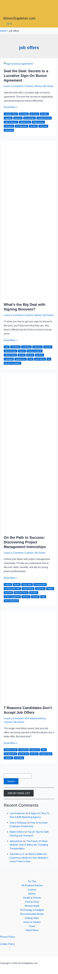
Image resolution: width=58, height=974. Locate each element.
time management (11, 601)
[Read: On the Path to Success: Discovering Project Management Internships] (29, 530)
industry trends (10, 355)
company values (11, 114)
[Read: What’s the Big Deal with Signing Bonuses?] (29, 297)
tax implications (21, 126)
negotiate (8, 118)
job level (30, 355)
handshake (40, 589)
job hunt (21, 355)
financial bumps (10, 351)
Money (38, 86)
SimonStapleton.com (19, 18)
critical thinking (28, 589)
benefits (16, 584)
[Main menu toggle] (9, 23)
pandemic (17, 118)
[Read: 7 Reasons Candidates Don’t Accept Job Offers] (29, 700)
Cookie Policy (7, 944)
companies (15, 347)
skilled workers (38, 122)
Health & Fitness (32, 897)
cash (6, 347)
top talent (33, 126)
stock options (40, 359)
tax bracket (9, 126)
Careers (29, 86)
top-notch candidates (12, 363)
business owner (10, 750)
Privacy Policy (7, 936)
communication (40, 584)
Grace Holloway (18, 822)
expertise (47, 347)
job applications (10, 754)
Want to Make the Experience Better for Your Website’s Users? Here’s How (29, 858)
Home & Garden (32, 922)
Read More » (10, 107)
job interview (23, 754)
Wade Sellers (17, 831)
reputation (8, 758)
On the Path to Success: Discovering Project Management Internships (25, 542)
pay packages (29, 118)
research (26, 597)
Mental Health (32, 905)
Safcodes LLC (17, 854)
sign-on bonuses (11, 122)
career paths (27, 584)
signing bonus (25, 122)
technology (19, 758)
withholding (9, 130)
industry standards (34, 351)
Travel (32, 926)
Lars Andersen (17, 813)
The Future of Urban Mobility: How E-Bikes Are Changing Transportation (29, 845)
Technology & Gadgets (32, 910)
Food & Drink (32, 901)
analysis (8, 584)
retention (35, 597)
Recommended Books (32, 914)
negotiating (9, 359)
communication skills (12, 589)
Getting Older (32, 918)
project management (12, 597)
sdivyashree (16, 841)
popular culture (45, 754)
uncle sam (43, 126)
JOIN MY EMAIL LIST (18, 793)
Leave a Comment (13, 86)
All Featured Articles (35, 718)
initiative (50, 589)
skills (30, 359)
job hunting (24, 114)
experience (37, 347)
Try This (32, 881)
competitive (23, 750)
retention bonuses (44, 118)
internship (8, 593)
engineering (34, 750)
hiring (44, 750)
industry (22, 351)
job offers (44, 114)
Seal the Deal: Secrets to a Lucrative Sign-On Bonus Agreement (26, 75)
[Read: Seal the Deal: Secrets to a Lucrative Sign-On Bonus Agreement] (18, 63)
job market (34, 114)
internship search (21, 593)
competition (26, 347)
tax (49, 359)
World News (32, 930)
